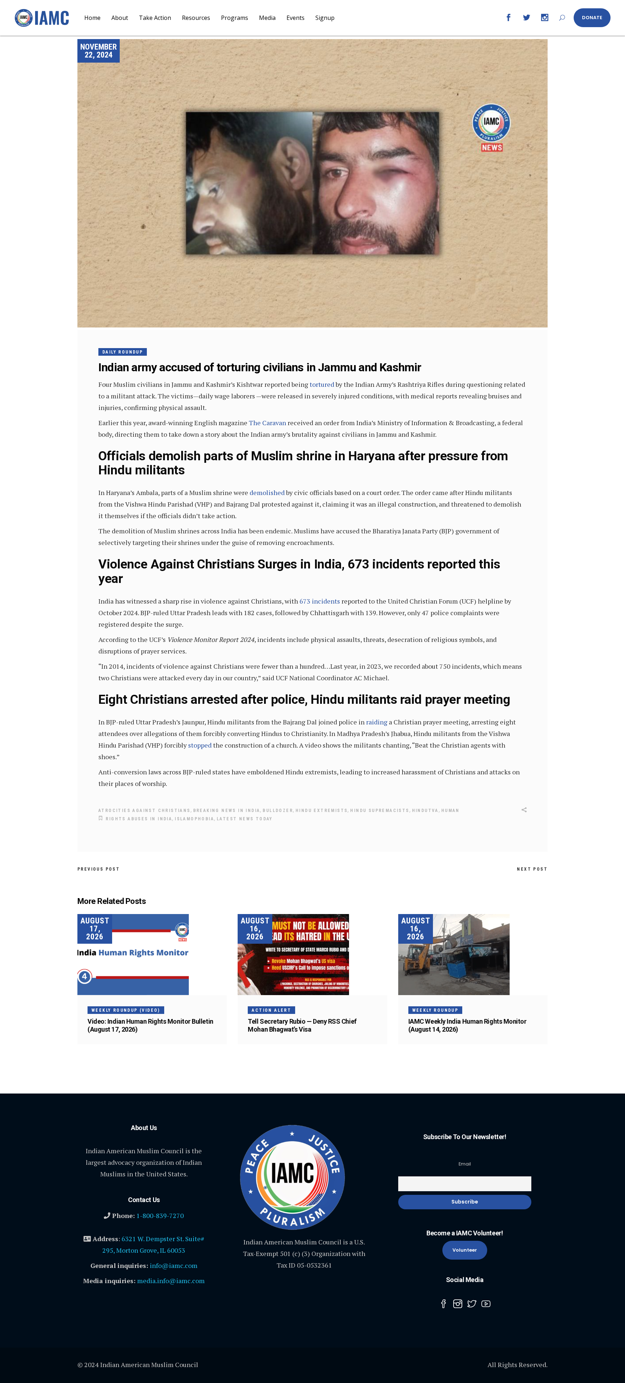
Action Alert (271, 1010)
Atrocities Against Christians (144, 810)
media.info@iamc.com (171, 1280)
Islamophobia (194, 818)
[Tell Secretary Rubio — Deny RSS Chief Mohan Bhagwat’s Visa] (312, 954)
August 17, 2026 (95, 928)
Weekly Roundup (435, 1010)
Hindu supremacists (379, 810)
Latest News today (245, 818)
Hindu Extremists (322, 810)
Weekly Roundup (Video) (126, 1010)
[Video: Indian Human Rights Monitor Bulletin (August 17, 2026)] (152, 954)
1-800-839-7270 (160, 1215)
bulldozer (278, 810)
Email (465, 1164)
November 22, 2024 (98, 50)
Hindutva (425, 810)
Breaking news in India (226, 810)
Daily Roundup (122, 352)
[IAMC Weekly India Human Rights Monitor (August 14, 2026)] (473, 954)
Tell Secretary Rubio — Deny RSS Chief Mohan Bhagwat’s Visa (302, 1025)
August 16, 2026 (255, 928)
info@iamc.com (173, 1265)
